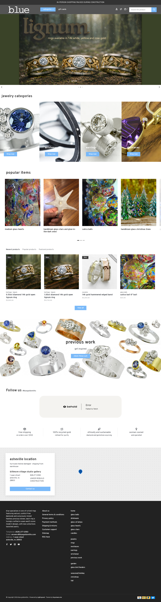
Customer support (49, 529)
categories (47, 9)
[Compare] (121, 10)
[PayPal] (144, 598)
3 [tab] (83, 240)
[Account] (117, 10)
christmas (75, 577)
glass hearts (76, 526)
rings (73, 543)
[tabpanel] (22, 204)
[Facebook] (7, 545)
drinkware (75, 518)
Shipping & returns (49, 526)
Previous (2, 87)
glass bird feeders (78, 567)
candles (74, 533)
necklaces (75, 547)
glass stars (75, 529)
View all (80, 308)
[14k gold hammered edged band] (99, 272)
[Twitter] (11, 545)
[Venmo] (153, 598)
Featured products (46, 249)
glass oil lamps (76, 522)
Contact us (30, 489)
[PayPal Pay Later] (148, 598)
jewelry (74, 539)
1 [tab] (77, 240)
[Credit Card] (139, 598)
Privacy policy (48, 518)
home (73, 511)
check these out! (80, 356)
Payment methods (49, 522)
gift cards (62, 9)
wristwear (75, 554)
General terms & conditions (53, 515)
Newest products (13, 249)
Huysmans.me (57, 597)
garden (73, 564)
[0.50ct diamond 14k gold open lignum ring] (23, 272)
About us (45, 511)
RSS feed (46, 537)
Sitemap (45, 533)
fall (72, 581)
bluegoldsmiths (29, 391)
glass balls (75, 515)
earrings (74, 550)
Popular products (29, 249)
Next (159, 87)
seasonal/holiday (78, 573)
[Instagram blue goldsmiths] (15, 545)
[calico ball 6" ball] (137, 272)
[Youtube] (19, 545)
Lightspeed (41, 597)
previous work (76, 558)
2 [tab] (80, 240)
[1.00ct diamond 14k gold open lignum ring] (61, 272)
